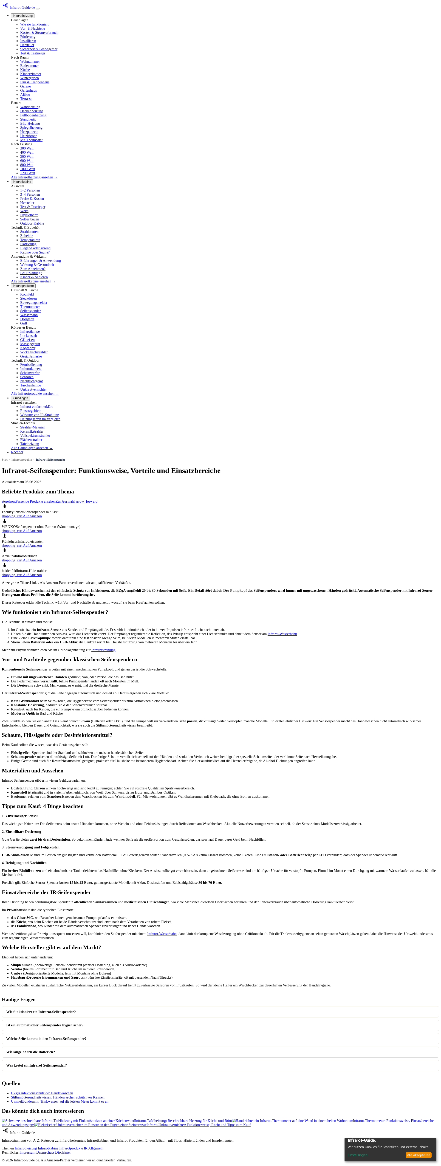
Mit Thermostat (31, 140)
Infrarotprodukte (23, 285)
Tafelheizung (29, 444)
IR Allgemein (93, 1148)
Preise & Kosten (32, 198)
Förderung (27, 37)
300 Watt (26, 148)
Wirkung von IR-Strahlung (39, 415)
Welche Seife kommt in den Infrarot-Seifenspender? (46, 1039)
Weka (24, 211)
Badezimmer (29, 66)
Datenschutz (45, 1152)
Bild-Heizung (30, 123)
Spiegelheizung (31, 128)
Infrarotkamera (31, 369)
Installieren (28, 41)
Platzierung (28, 244)
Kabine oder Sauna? (35, 252)
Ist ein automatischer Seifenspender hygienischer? (45, 1025)
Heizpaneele (29, 132)
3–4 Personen (30, 194)
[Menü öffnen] (38, 8)
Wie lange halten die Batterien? (30, 1052)
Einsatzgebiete (30, 411)
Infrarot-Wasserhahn (282, 634)
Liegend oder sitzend (35, 248)
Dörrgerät (27, 319)
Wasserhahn (29, 315)
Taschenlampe (30, 385)
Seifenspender (30, 311)
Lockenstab (28, 336)
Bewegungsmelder (33, 302)
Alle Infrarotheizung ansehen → (34, 177)
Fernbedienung (31, 364)
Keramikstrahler (31, 431)
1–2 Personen (30, 190)
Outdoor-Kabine (32, 223)
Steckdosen (28, 298)
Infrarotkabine (22, 181)
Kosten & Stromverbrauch (39, 32)
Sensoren (27, 377)
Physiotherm (29, 215)
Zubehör (26, 236)
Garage (25, 86)
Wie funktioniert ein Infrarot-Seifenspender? (41, 1012)
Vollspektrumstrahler (35, 435)
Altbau (25, 94)
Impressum (27, 1152)
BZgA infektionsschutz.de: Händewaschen (42, 1093)
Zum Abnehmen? (32, 269)
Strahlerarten (29, 232)
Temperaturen (30, 240)
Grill (23, 323)
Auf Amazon (22, 516)
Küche (25, 70)
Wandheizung (30, 107)
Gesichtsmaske (31, 356)
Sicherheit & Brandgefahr (38, 49)
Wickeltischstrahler (34, 352)
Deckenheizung (31, 111)
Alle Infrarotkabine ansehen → (33, 281)
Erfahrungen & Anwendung (40, 260)
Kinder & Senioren (34, 277)
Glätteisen (27, 340)
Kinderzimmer (30, 74)
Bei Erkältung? (31, 273)
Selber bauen (29, 219)
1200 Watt (27, 173)
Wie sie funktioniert (34, 24)
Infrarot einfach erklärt (36, 406)
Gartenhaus (28, 90)
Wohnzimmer (30, 61)
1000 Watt (27, 169)
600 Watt (26, 161)
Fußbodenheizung (33, 115)
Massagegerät (30, 344)
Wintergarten (29, 78)
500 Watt (26, 156)
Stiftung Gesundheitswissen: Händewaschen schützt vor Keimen (58, 1097)
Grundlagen (20, 398)
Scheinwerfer (30, 373)
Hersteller (27, 45)
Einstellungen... (359, 1155)
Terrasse (26, 99)
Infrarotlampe (30, 331)
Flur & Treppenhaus (34, 82)
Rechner (17, 452)
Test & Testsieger (32, 53)
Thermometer (30, 307)
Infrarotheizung (23, 15)
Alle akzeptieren (418, 1155)
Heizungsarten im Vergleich (40, 419)
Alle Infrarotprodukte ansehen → (35, 393)
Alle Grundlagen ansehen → (32, 448)
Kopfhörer (27, 348)
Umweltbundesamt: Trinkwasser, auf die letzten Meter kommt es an (59, 1101)
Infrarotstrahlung (103, 650)
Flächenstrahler (31, 440)
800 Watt (26, 165)
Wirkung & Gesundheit (37, 265)
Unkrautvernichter (33, 389)
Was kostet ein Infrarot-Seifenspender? (36, 1065)
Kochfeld (27, 294)
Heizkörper (28, 136)
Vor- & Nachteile (32, 28)
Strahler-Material (32, 427)
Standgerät (28, 119)
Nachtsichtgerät (31, 381)
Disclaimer (63, 1152)
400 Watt (26, 152)
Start (5, 459)
